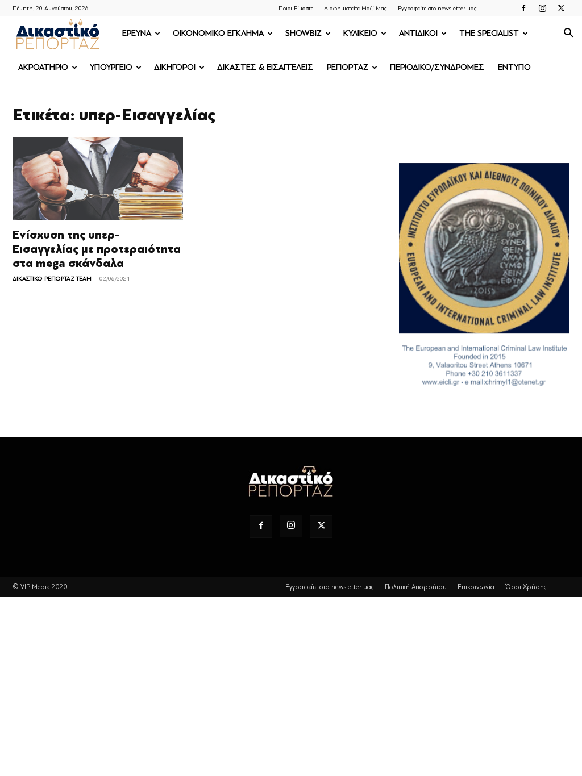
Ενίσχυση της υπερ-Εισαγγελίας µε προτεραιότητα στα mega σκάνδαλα (97, 249)
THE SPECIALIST (489, 33)
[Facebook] (523, 8)
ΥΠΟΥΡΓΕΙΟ (111, 67)
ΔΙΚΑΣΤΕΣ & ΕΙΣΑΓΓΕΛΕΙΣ (265, 67)
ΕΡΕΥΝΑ (136, 33)
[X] (560, 8)
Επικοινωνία (476, 587)
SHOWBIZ (303, 33)
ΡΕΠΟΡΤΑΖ (347, 67)
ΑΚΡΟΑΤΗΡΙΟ (43, 67)
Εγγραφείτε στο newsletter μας (437, 8)
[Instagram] (542, 8)
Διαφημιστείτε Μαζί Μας (355, 8)
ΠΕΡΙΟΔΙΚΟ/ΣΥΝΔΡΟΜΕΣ (437, 67)
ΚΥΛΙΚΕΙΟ (360, 33)
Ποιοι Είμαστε (295, 8)
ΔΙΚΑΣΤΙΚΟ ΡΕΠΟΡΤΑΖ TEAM (52, 278)
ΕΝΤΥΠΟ (514, 67)
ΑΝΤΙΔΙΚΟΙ (418, 33)
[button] (568, 34)
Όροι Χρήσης (526, 587)
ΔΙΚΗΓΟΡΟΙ (175, 67)
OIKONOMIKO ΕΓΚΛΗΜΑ (218, 33)
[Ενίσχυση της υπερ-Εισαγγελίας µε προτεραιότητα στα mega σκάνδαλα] (98, 178)
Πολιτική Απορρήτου (416, 587)
